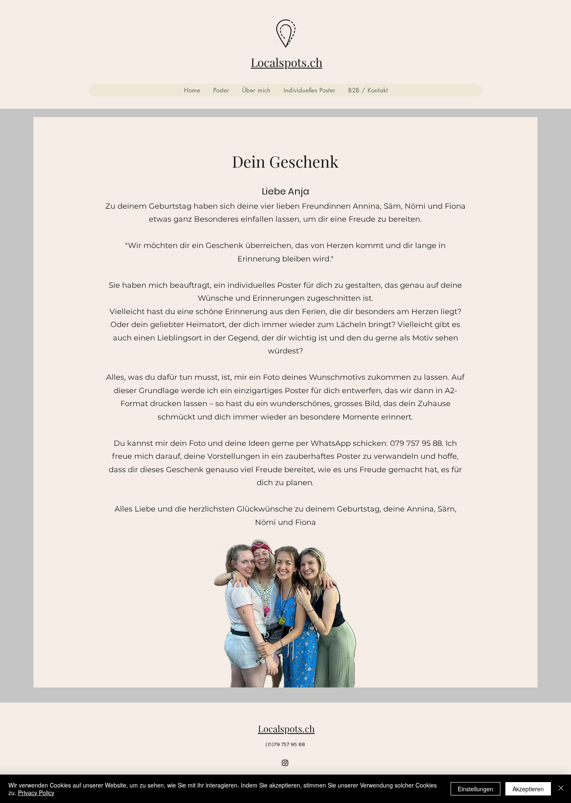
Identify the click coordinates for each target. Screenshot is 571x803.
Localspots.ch (286, 62)
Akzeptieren (528, 789)
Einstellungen (475, 789)
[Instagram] (285, 763)
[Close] (561, 788)
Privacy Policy (36, 792)
